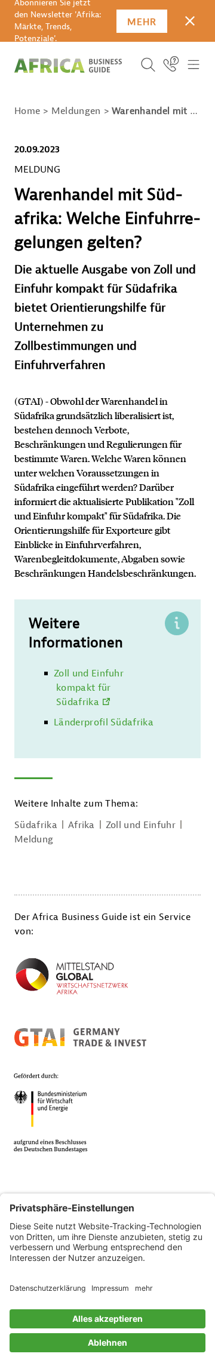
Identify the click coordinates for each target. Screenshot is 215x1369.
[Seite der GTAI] (80, 1037)
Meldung (33, 839)
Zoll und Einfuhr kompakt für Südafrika (89, 687)
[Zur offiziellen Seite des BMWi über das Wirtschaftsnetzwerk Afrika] (71, 978)
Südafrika (35, 825)
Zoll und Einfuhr (141, 825)
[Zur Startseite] (68, 65)
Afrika (81, 825)
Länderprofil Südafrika (103, 722)
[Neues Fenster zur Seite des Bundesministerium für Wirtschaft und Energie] (65, 1112)
